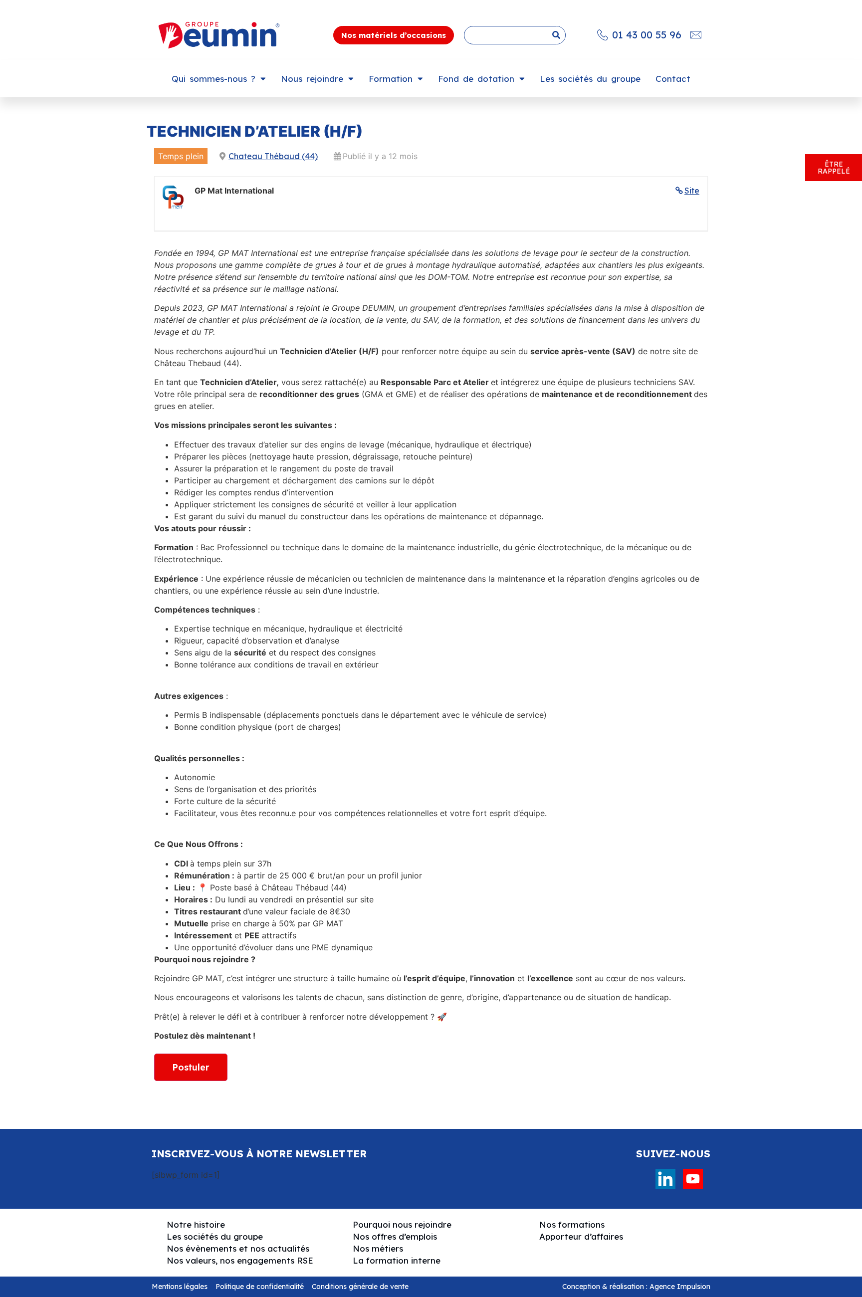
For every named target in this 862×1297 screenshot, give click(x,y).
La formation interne (396, 1260)
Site (691, 191)
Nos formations (572, 1224)
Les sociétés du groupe (590, 78)
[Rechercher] (556, 35)
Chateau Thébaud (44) (273, 156)
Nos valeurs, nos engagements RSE (240, 1260)
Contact (672, 78)
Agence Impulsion (679, 1286)
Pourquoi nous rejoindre (402, 1224)
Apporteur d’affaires (581, 1236)
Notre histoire (196, 1224)
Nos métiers (378, 1248)
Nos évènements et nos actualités (238, 1248)
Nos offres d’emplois (395, 1236)
